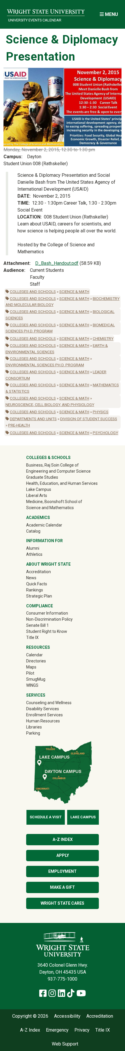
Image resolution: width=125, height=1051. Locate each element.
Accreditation (38, 571)
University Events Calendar (34, 20)
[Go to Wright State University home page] (46, 11)
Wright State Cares (62, 903)
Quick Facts (36, 584)
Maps (31, 667)
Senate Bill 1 (37, 625)
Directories (36, 661)
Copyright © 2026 (30, 1016)
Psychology (105, 432)
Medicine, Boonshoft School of (54, 501)
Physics (100, 411)
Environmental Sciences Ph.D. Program (45, 365)
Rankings (34, 590)
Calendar (34, 655)
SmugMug (44, 679)
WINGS (32, 685)
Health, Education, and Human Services (62, 483)
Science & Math (74, 291)
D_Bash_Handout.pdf (56, 263)
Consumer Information (47, 613)
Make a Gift (62, 887)
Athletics (42, 554)
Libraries (34, 727)
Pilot (30, 673)
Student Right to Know (46, 631)
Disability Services (42, 708)
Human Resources (43, 721)
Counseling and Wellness (49, 702)
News (31, 577)
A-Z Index (63, 839)
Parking (33, 733)
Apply (62, 855)
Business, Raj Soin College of (52, 465)
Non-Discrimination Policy (49, 619)
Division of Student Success (88, 418)
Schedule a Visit (46, 817)
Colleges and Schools (33, 291)
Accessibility (67, 1016)
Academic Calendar (44, 525)
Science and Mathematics (50, 507)
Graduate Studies (42, 477)
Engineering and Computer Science (58, 471)
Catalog (33, 531)
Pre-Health (19, 425)
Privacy (82, 1030)
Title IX (32, 637)
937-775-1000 (62, 979)
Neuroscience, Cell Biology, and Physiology (50, 404)
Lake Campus (38, 489)
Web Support (65, 1044)
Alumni (41, 548)
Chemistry (103, 338)
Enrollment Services (44, 715)
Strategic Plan (39, 596)
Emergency (57, 1030)
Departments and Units (33, 418)
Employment (62, 871)
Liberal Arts (36, 495)
